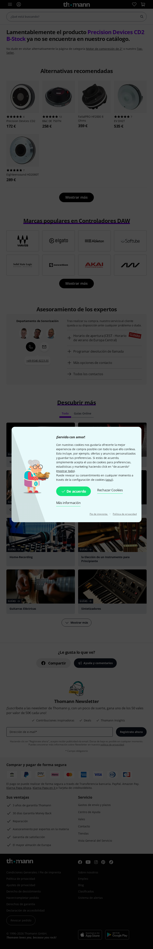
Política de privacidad (125, 514)
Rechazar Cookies (110, 490)
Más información (68, 503)
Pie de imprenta (99, 514)
